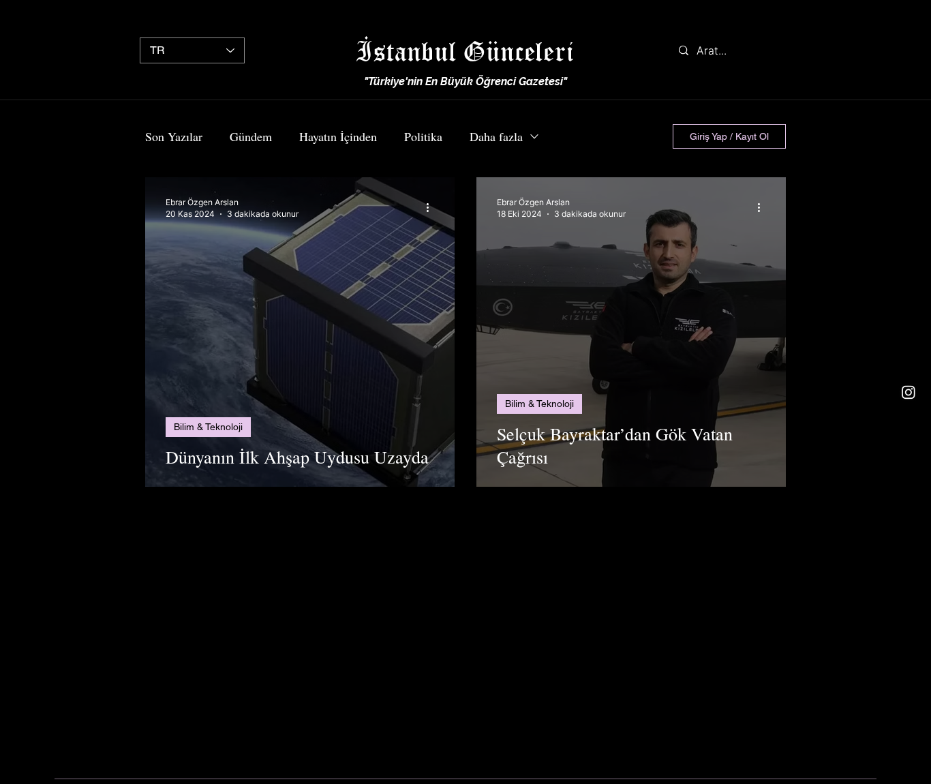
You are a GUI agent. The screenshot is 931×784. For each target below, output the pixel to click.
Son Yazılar (173, 136)
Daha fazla (496, 136)
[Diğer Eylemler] (432, 207)
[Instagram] (908, 392)
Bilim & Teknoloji (208, 426)
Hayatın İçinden (338, 136)
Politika (423, 136)
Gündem (251, 136)
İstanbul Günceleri (465, 50)
